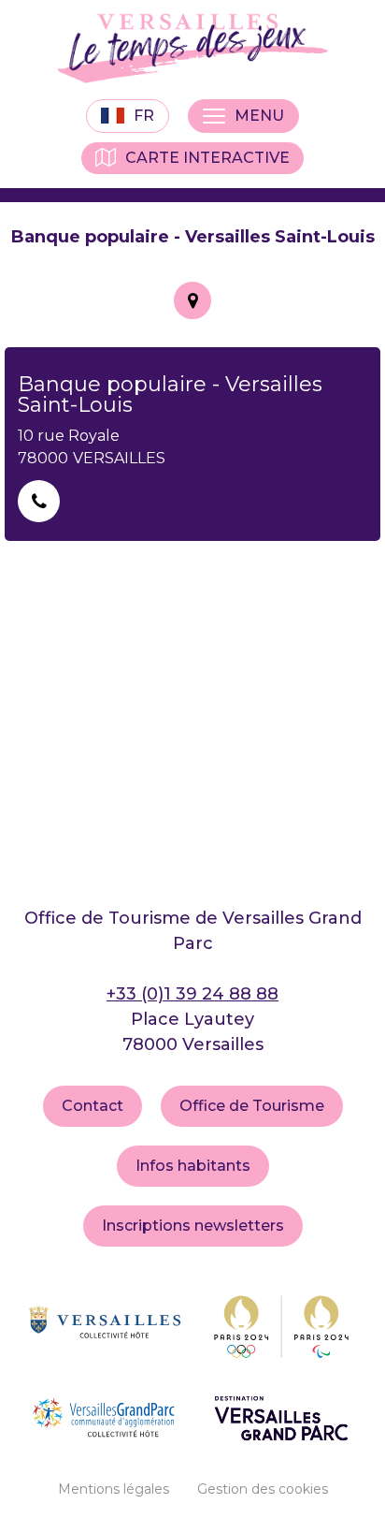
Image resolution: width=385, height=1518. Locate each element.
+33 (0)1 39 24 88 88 (192, 994)
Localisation (192, 300)
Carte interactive (207, 158)
